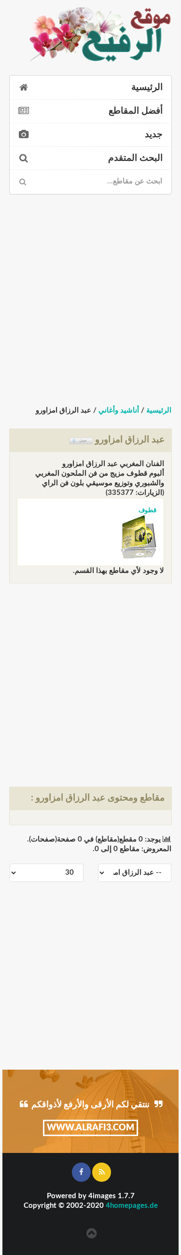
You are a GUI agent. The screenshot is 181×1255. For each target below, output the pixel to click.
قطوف (145, 510)
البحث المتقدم (135, 158)
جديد (154, 134)
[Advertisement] (90, 291)
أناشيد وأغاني (118, 410)
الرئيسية (147, 87)
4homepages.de (132, 1205)
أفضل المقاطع (136, 111)
